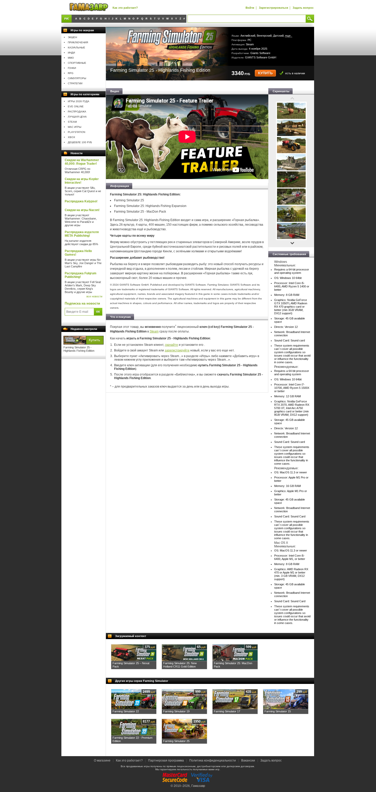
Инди (71, 52)
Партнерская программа (166, 760)
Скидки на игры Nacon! (82, 210)
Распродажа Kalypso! (81, 201)
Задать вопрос (303, 7)
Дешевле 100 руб (80, 142)
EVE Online (76, 106)
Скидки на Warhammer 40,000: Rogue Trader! (82, 161)
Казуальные (76, 47)
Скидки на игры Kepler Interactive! (82, 180)
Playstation (76, 132)
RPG (70, 73)
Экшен (72, 37)
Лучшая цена (77, 116)
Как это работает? (125, 7)
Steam (72, 121)
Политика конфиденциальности (212, 760)
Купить (265, 73)
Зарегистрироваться (273, 7)
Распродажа (77, 111)
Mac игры (74, 127)
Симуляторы (77, 78)
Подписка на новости (82, 303)
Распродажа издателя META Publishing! (82, 233)
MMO (71, 57)
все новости (94, 296)
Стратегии (75, 83)
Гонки (72, 68)
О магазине (102, 760)
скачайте (171, 345)
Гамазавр (198, 786)
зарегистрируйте (177, 350)
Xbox (71, 137)
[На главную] (88, 7)
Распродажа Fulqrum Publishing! (80, 275)
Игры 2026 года (78, 101)
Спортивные (77, 62)
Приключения (78, 42)
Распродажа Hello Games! (78, 252)
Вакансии (248, 760)
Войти (250, 7)
